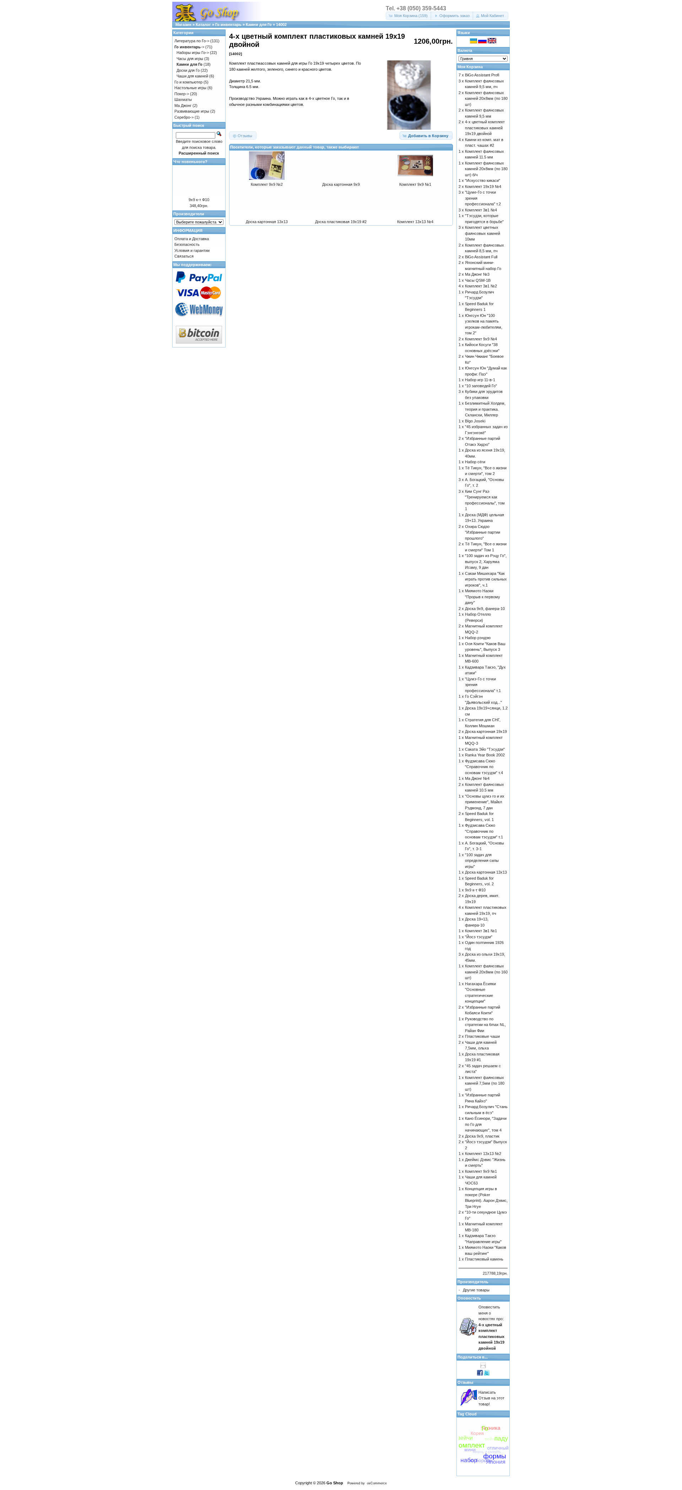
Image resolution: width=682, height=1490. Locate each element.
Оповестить (469, 1298)
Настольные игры (190, 88)
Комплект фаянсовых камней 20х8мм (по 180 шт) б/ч (486, 169)
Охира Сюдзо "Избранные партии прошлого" (482, 532)
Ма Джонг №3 (477, 274)
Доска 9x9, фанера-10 (485, 608)
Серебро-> (184, 117)
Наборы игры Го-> (193, 52)
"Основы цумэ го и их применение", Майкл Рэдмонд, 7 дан (484, 802)
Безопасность (187, 244)
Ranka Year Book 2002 (485, 755)
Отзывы (465, 1382)
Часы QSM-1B (478, 280)
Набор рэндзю (478, 638)
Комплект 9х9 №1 (415, 184)
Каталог (203, 24)
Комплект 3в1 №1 (481, 931)
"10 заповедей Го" (481, 386)
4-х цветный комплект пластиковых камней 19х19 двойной (485, 128)
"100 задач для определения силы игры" (482, 861)
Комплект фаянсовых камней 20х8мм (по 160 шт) (486, 972)
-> (189, 47)
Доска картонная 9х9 (341, 184)
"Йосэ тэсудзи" (478, 937)
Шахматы (183, 99)
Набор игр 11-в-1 (480, 380)
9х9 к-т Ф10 (199, 200)
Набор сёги (475, 462)
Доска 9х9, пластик (482, 1136)
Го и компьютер (188, 82)
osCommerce (377, 1483)
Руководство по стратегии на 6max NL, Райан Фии (485, 1025)
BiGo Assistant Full (481, 257)
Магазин (183, 24)
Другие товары (476, 1290)
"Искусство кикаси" (482, 180)
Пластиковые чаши (482, 1036)
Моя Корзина (470, 67)
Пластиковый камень (484, 1259)
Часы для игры (190, 58)
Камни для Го (259, 24)
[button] (409, 16)
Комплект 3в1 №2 (481, 286)
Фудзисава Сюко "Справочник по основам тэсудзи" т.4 (484, 767)
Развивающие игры (191, 111)
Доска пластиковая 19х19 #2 (341, 222)
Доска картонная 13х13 (267, 222)
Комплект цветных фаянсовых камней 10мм (482, 233)
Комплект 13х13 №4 (415, 222)
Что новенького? (190, 162)
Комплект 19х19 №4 (483, 186)
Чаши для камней (192, 76)
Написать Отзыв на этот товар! (491, 1398)
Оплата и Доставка (191, 239)
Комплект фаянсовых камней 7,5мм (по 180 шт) (484, 1083)
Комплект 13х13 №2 (483, 1153)
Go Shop (334, 1483)
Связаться (184, 256)
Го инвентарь (228, 24)
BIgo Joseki (475, 421)
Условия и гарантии (192, 250)
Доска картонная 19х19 (486, 731)
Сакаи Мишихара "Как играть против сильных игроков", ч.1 (486, 579)
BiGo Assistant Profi (482, 75)
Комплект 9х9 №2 (267, 184)
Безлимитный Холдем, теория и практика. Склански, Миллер (485, 409)
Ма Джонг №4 (477, 778)
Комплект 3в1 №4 (481, 210)
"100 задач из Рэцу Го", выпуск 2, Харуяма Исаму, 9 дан (486, 561)
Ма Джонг (182, 105)
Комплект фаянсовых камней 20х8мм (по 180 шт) (486, 99)
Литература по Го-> (191, 41)
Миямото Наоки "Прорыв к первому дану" (482, 597)
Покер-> (181, 94)
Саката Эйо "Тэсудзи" (485, 749)
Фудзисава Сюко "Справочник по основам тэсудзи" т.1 (484, 831)
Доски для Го (188, 70)
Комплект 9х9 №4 (481, 339)
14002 (281, 24)
